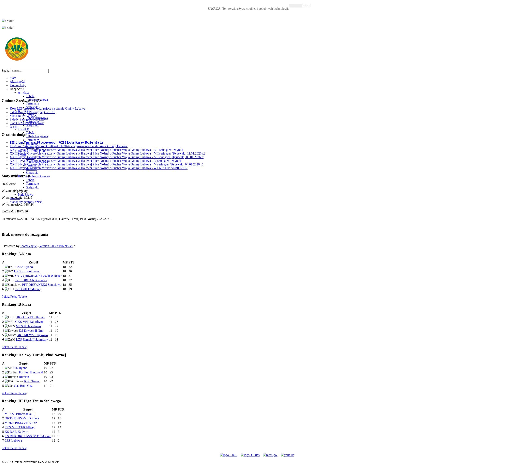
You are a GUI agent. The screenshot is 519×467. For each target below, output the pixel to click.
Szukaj (6, 70)
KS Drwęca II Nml (31, 330)
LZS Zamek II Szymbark (32, 339)
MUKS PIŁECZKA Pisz (21, 422)
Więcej (306, 5)
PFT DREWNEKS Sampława (41, 284)
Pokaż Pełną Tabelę (14, 296)
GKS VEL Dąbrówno (29, 321)
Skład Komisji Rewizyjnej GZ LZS (32, 112)
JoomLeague (28, 246)
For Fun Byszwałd (31, 372)
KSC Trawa (32, 381)
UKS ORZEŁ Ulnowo (30, 317)
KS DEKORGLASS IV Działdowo (28, 436)
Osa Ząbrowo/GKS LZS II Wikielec (38, 275)
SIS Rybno (20, 368)
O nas (13, 126)
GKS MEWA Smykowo (32, 335)
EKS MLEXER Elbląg (19, 427)
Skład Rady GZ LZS (23, 115)
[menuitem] (13, 78)
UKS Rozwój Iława (27, 271)
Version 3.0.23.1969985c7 (56, 246)
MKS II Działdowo (28, 326)
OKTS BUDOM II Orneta (22, 418)
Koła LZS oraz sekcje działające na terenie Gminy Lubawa (47, 108)
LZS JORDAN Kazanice (31, 280)
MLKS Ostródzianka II (19, 414)
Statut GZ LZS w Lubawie (27, 123)
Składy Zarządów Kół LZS (27, 119)
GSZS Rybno (24, 267)
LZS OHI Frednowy (28, 289)
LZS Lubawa (13, 440)
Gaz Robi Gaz (23, 385)
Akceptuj (295, 5)
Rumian (24, 377)
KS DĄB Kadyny (16, 431)
